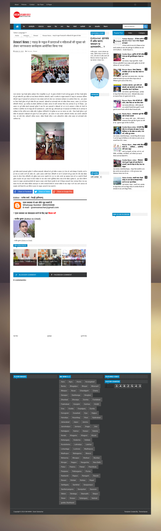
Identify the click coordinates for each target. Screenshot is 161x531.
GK (90, 26)
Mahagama (77, 453)
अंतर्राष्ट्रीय (31, 26)
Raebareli (64, 476)
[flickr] (130, 4)
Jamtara (78, 426)
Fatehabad (65, 404)
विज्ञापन (106, 26)
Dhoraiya (75, 400)
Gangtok (76, 404)
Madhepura (88, 449)
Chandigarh (84, 391)
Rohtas (82, 480)
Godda (71, 408)
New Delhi (97, 462)
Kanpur (85, 431)
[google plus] (145, 4)
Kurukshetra (65, 444)
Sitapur (95, 494)
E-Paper (49, 4)
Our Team (40, 4)
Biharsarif (94, 386)
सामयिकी (82, 26)
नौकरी (74, 26)
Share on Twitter (44, 191)
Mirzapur (75, 458)
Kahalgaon (65, 431)
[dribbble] (135, 4)
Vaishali (94, 498)
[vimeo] (125, 4)
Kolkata (87, 440)
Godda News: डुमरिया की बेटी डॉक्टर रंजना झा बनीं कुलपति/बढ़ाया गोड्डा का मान (133, 56)
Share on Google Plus (64, 191)
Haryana (29, 51)
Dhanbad (64, 400)
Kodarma (77, 440)
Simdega (73, 494)
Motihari (86, 458)
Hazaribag (76, 417)
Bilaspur (64, 391)
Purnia (88, 471)
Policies (24, 4)
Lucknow (76, 449)
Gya (85, 413)
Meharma (64, 458)
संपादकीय (97, 26)
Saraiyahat (82, 489)
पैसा (56, 26)
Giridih (96, 404)
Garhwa (87, 404)
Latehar (89, 444)
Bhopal (84, 386)
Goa (62, 408)
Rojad (92, 480)
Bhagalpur (74, 386)
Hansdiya (64, 417)
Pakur (63, 467)
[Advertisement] (105, 15)
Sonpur (72, 498)
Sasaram (93, 489)
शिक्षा (68, 26)
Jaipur (76, 422)
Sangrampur (88, 485)
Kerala (63, 435)
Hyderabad (96, 417)
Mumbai (97, 458)
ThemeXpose (143, 511)
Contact (31, 4)
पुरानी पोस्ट (84, 336)
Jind (95, 426)
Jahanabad (65, 422)
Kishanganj (65, 440)
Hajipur (94, 413)
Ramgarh (85, 476)
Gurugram (65, 413)
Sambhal (76, 485)
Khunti (93, 435)
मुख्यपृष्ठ (49, 336)
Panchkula (92, 467)
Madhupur (65, 453)
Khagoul (84, 435)
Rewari (35, 51)
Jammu (85, 422)
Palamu (72, 467)
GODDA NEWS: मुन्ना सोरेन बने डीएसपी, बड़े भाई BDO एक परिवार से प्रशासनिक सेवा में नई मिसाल (132, 87)
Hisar (86, 417)
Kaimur (76, 431)
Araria (79, 382)
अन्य (62, 26)
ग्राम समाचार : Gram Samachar (34, 511)
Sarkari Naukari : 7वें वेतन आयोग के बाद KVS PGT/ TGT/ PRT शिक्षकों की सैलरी (133, 41)
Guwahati (76, 413)
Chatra (95, 391)
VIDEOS (41, 26)
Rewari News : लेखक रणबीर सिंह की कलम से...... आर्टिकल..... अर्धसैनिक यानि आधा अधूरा (133, 147)
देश (24, 26)
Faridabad (96, 400)
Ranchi (95, 476)
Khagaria (73, 435)
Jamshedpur (65, 426)
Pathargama (76, 471)
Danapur (64, 395)
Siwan (63, 498)
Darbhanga (76, 395)
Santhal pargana (67, 489)
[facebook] (115, 4)
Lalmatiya (78, 444)
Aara (63, 382)
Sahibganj (64, 485)
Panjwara (64, 471)
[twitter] (120, 4)
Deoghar (87, 395)
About (17, 4)
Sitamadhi (84, 494)
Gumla (92, 408)
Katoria (95, 431)
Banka (63, 386)
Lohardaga (65, 449)
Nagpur (74, 462)
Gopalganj (81, 408)
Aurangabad (90, 382)
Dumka (85, 400)
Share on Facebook (25, 191)
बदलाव (49, 26)
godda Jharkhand (67, 503)
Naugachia (85, 462)
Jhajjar (87, 426)
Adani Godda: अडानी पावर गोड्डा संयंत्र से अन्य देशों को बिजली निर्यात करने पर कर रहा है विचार (132, 180)
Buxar (73, 391)
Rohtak (73, 480)
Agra (70, 382)
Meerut (88, 453)
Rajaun (75, 476)
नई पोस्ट (15, 336)
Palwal (82, 467)
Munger (64, 462)
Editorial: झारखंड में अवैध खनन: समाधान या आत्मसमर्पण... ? (100, 42)
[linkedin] (140, 4)
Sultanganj (83, 498)
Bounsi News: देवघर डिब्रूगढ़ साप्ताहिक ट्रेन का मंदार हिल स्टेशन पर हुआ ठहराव (133, 72)
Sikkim (63, 494)
